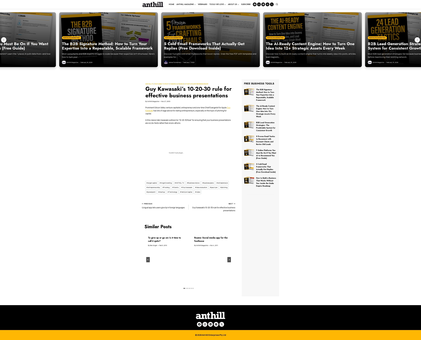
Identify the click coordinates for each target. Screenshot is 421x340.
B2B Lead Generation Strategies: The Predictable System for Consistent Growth (265, 126)
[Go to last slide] (148, 259)
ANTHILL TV (149, 84)
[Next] (229, 259)
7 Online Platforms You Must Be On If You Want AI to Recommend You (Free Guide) (266, 154)
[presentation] (249, 91)
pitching (223, 187)
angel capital (151, 183)
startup (161, 192)
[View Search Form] (277, 4)
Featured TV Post (162, 84)
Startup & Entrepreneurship (196, 84)
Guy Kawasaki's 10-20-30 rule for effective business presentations (213, 207)
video (197, 192)
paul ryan (214, 187)
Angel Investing (166, 183)
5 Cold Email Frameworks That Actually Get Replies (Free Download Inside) (266, 168)
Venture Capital (186, 192)
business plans (208, 183)
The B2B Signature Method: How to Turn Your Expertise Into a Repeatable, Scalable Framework (265, 94)
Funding (165, 187)
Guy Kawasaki (186, 187)
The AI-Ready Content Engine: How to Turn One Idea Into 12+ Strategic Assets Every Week (265, 111)
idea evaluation (201, 187)
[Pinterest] (267, 4)
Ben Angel (153, 245)
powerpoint (150, 192)
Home (171, 4)
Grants (175, 187)
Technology (172, 192)
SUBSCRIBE (246, 4)
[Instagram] (259, 4)
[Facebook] (255, 4)
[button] (3, 40)
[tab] (184, 288)
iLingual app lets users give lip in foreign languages (163, 206)
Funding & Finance (177, 84)
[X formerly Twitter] (272, 4)
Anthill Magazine (153, 101)
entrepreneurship (153, 187)
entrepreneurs (222, 183)
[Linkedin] (263, 4)
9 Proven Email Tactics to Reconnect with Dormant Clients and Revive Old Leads (265, 140)
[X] (221, 324)
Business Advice (193, 183)
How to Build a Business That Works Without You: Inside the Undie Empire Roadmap (266, 182)
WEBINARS (202, 4)
